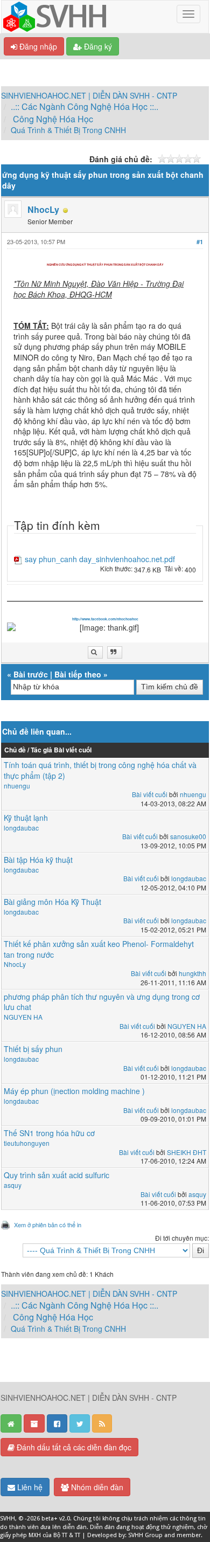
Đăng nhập (37, 46)
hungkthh (192, 973)
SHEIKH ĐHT (186, 1152)
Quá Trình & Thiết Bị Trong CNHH (68, 130)
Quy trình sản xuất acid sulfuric (56, 1175)
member (189, 1535)
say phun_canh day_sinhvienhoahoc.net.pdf (100, 559)
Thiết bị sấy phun (33, 1048)
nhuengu (17, 785)
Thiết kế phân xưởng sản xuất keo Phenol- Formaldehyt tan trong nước (99, 949)
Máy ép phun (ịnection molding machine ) (74, 1090)
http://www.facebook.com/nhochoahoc (105, 619)
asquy (13, 1185)
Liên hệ (29, 1487)
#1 (200, 242)
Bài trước (30, 674)
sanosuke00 (188, 836)
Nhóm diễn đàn (96, 1487)
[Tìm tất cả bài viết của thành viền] (95, 652)
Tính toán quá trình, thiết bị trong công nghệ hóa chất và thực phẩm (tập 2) (100, 770)
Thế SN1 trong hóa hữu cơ (49, 1133)
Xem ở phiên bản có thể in (47, 1224)
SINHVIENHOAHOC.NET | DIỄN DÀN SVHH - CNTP (89, 95)
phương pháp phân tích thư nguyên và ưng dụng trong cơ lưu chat (102, 1002)
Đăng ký (97, 46)
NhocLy (43, 209)
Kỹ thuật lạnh (26, 817)
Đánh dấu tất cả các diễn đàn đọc (73, 1447)
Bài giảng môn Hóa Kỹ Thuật (52, 901)
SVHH (7, 1518)
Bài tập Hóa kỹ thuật (38, 859)
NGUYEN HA (23, 1016)
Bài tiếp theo (77, 674)
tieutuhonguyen (27, 1142)
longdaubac (21, 827)
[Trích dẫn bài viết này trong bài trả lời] (114, 652)
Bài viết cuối (149, 794)
